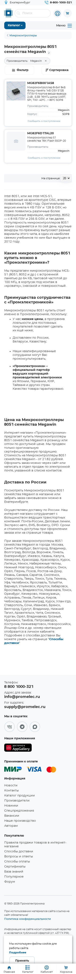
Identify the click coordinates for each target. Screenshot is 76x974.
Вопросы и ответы (18, 856)
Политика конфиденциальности (27, 918)
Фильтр (22, 70)
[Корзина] (67, 13)
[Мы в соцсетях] (9, 726)
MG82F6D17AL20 (40, 133)
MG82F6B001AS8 (40, 83)
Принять (22, 960)
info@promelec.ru (22, 697)
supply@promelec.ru (24, 707)
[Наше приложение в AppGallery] (18, 748)
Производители (17, 800)
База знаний (13, 871)
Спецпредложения (19, 810)
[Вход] (57, 13)
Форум (9, 881)
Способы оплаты (17, 861)
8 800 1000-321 (18, 687)
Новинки (11, 805)
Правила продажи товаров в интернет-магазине (35, 844)
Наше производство (20, 820)
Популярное (14, 876)
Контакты (11, 790)
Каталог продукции (19, 795)
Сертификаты (15, 866)
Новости (11, 785)
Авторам (11, 825)
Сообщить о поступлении (44, 121)
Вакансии (11, 815)
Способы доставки (18, 851)
